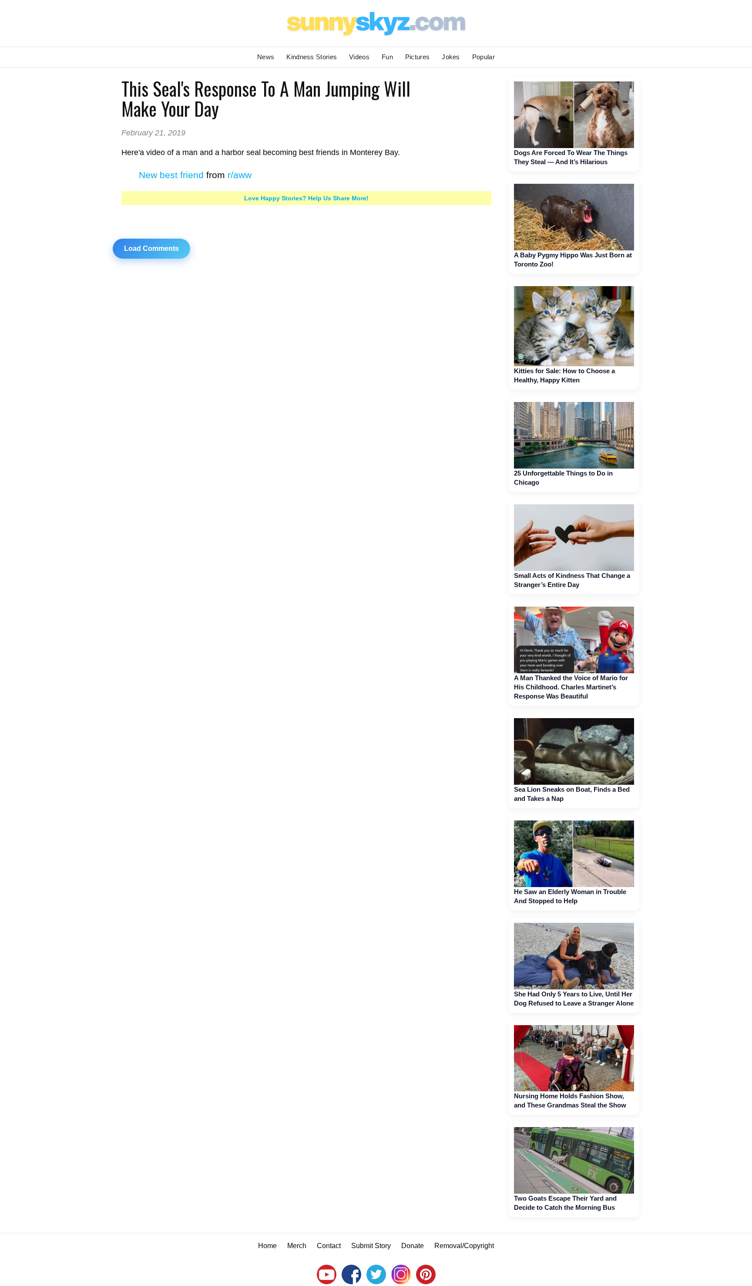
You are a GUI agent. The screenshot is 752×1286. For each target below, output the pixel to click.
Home (267, 1245)
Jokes (451, 57)
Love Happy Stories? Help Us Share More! (306, 198)
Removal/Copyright (464, 1245)
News (265, 57)
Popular (483, 57)
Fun (387, 57)
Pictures (417, 57)
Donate (412, 1245)
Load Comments (151, 248)
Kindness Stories (311, 57)
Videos (359, 57)
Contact (329, 1245)
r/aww (240, 175)
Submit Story (371, 1245)
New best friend (171, 175)
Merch (296, 1245)
